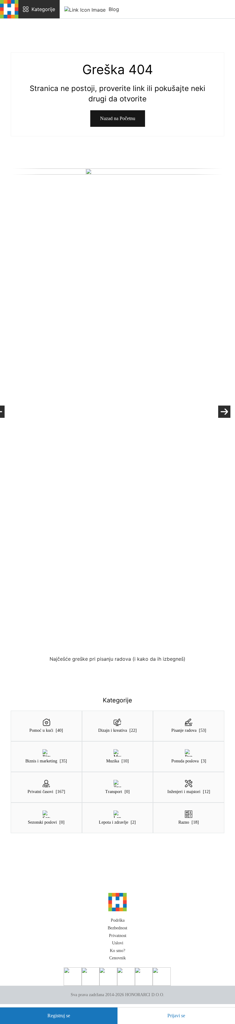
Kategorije (43, 9)
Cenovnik (117, 958)
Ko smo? (117, 950)
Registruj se (58, 1015)
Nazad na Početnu (117, 118)
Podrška (118, 920)
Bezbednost (117, 928)
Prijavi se (176, 1015)
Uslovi (117, 943)
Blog (114, 9)
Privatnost (117, 935)
